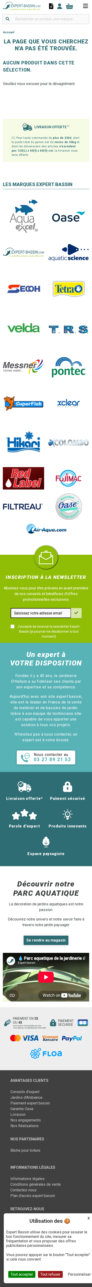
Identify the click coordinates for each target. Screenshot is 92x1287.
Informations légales (27, 1178)
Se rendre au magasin (46, 940)
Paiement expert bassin (30, 1103)
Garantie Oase (21, 1109)
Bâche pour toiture (25, 1150)
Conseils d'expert (24, 1092)
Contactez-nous (23, 1190)
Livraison (17, 1114)
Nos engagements (25, 1120)
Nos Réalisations (24, 1126)
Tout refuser (50, 1274)
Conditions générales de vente (35, 1184)
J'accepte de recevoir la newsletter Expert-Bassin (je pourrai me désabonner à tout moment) (49, 631)
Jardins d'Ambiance (26, 1097)
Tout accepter (22, 1274)
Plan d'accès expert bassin (32, 1195)
